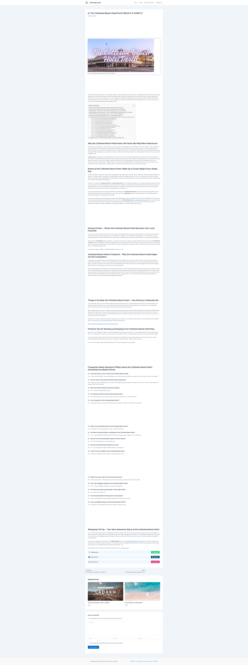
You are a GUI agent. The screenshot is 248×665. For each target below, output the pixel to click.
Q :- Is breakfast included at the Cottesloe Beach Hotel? (103, 122)
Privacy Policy (139, 661)
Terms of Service (148, 661)
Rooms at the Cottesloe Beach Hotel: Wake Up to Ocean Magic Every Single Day (107, 109)
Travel (140, 2)
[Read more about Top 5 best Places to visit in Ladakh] (105, 591)
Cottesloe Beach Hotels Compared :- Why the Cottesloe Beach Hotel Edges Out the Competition (111, 112)
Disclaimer (132, 661)
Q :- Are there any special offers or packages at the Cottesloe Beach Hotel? (106, 126)
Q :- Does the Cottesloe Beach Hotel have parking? (103, 121)
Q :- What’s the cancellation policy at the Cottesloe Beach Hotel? (105, 124)
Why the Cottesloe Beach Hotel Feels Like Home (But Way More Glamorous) (106, 107)
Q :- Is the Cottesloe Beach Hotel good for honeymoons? (104, 135)
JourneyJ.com (95, 3)
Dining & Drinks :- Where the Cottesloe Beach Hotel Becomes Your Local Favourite (108, 110)
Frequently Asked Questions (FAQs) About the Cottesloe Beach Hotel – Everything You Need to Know (112, 117)
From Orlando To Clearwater (133, 602)
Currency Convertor (149, 2)
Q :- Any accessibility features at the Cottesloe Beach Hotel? (104, 136)
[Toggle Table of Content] (133, 106)
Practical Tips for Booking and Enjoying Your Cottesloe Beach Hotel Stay (106, 115)
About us (156, 661)
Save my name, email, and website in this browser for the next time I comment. (106, 643)
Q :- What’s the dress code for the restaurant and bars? (103, 131)
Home (135, 2)
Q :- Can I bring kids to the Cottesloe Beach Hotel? (102, 123)
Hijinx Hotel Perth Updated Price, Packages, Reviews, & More (103, 324)
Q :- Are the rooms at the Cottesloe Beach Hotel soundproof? (104, 119)
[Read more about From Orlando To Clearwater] (142, 591)
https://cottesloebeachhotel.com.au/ (140, 200)
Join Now (156, 552)
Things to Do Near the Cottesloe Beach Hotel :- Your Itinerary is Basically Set (107, 113)
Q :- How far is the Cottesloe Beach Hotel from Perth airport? (104, 127)
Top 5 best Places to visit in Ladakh (98, 602)
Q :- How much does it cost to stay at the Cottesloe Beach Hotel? (105, 118)
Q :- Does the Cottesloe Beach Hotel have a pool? (102, 128)
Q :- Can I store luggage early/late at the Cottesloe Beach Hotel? (105, 132)
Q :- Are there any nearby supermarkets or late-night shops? (104, 133)
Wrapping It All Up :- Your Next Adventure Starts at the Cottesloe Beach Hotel (107, 137)
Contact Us (159, 2)
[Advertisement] (124, 28)
